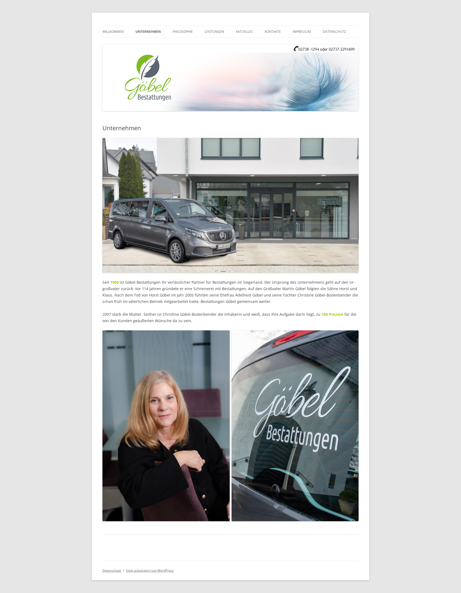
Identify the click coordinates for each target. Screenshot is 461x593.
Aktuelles (244, 31)
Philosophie (183, 31)
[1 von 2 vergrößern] (222, 337)
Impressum (302, 31)
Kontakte (273, 31)
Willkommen (113, 31)
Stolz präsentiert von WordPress (150, 570)
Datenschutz (334, 31)
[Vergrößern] (351, 145)
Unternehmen (148, 31)
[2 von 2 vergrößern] (351, 337)
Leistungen (214, 31)
